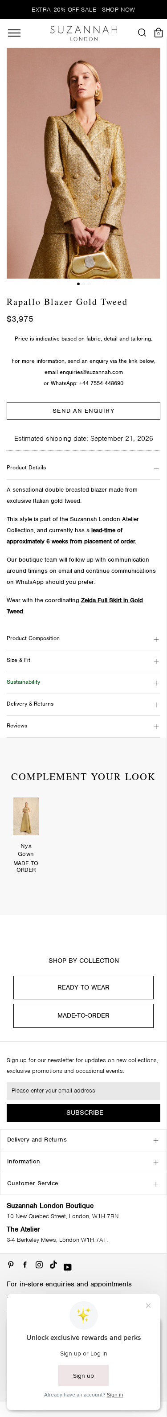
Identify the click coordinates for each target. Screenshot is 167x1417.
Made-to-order (83, 1015)
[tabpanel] (26, 841)
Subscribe (84, 1113)
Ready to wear (83, 987)
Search (83, 504)
